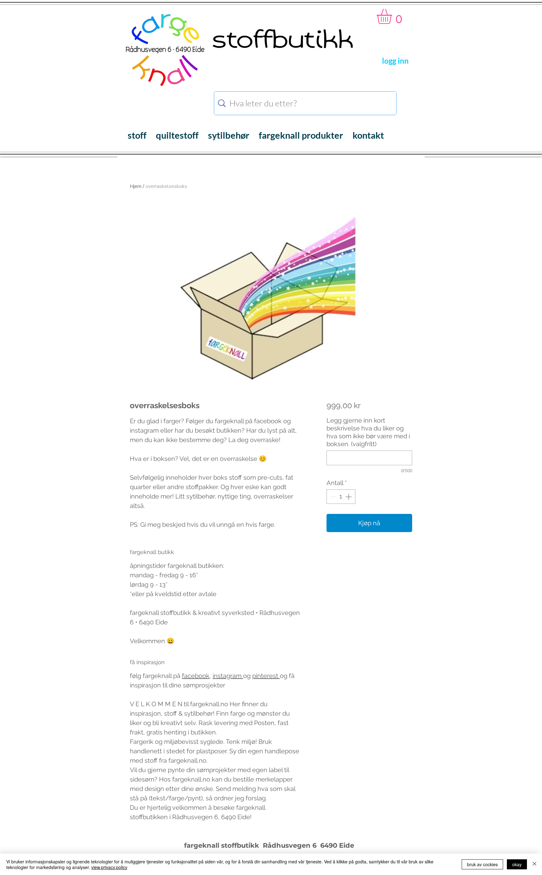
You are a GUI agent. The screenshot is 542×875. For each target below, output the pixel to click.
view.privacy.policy (109, 867)
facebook (196, 676)
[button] (393, 16)
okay (517, 864)
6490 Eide (336, 845)
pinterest (266, 676)
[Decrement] (332, 497)
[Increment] (349, 497)
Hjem (135, 186)
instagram (228, 676)
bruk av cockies (482, 864)
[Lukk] (534, 864)
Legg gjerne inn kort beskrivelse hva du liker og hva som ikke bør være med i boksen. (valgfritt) (368, 432)
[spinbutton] (341, 497)
